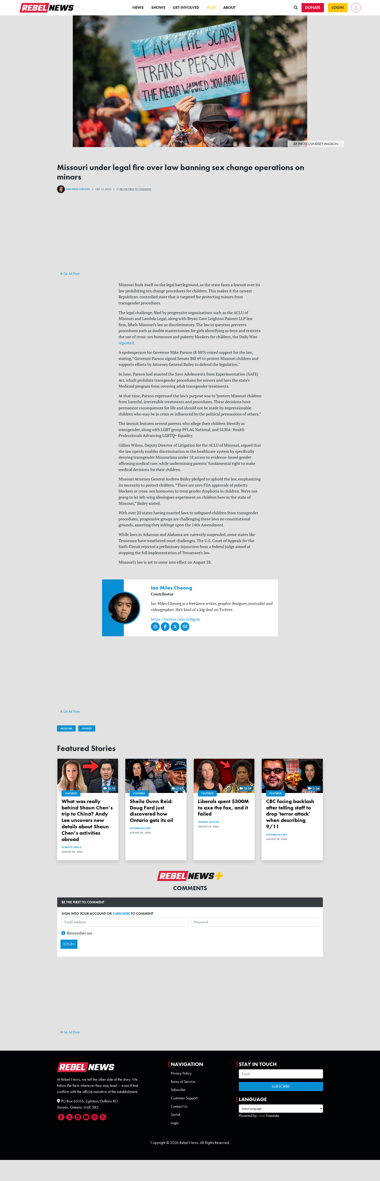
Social (175, 1114)
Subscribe (178, 1089)
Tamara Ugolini (208, 822)
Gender (87, 728)
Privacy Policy (181, 1073)
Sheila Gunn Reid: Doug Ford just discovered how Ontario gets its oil (151, 810)
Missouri (66, 728)
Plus (211, 7)
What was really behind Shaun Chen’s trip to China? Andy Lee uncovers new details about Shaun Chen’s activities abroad (87, 820)
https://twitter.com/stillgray (175, 619)
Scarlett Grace (71, 847)
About (229, 7)
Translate (272, 1115)
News (138, 7)
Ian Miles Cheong (78, 189)
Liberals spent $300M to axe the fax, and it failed (223, 807)
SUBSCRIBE (121, 913)
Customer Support (184, 1098)
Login (175, 1122)
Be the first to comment (135, 189)
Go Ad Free (71, 273)
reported (126, 342)
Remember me (79, 933)
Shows (158, 7)
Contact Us (179, 1106)
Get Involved (186, 7)
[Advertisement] (190, 239)
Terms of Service (183, 1081)
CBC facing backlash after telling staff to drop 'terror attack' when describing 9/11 (290, 814)
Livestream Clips (140, 828)
